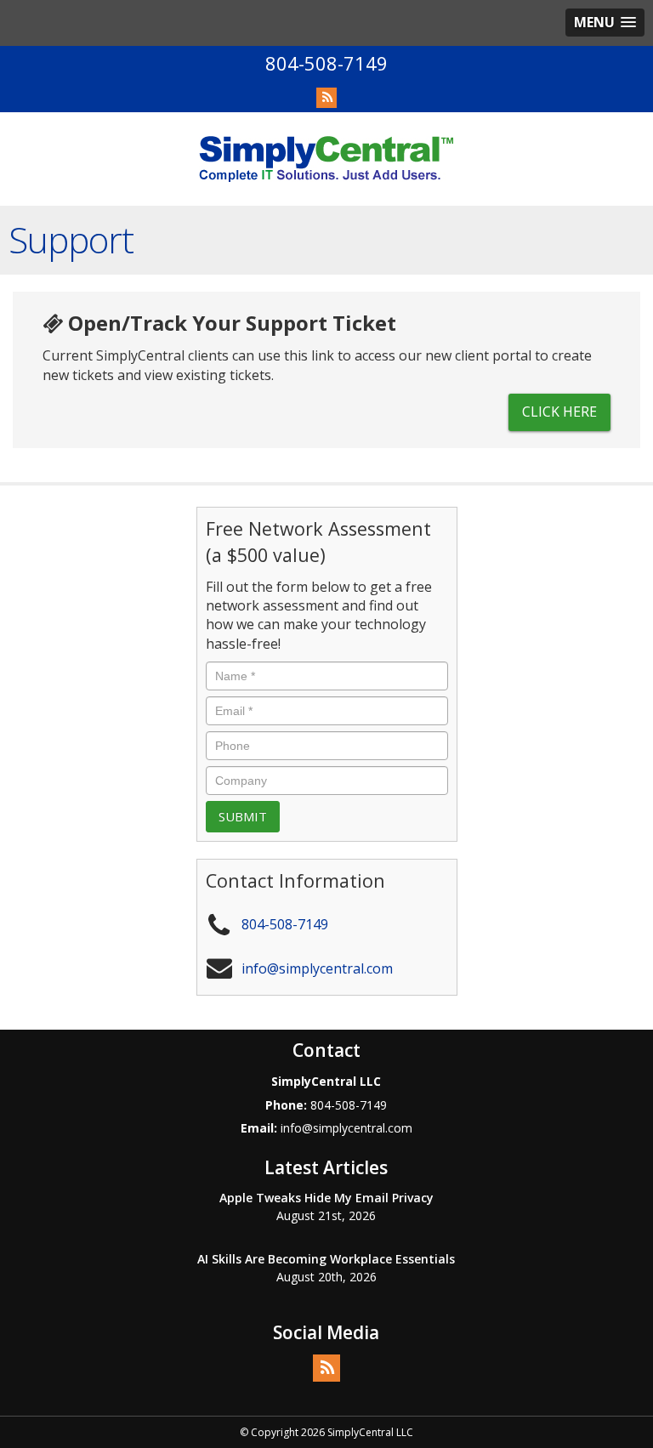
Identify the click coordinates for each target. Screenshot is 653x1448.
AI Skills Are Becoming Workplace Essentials (326, 1259)
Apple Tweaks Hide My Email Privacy (326, 1198)
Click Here (559, 411)
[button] (604, 23)
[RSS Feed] (326, 97)
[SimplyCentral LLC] (326, 158)
